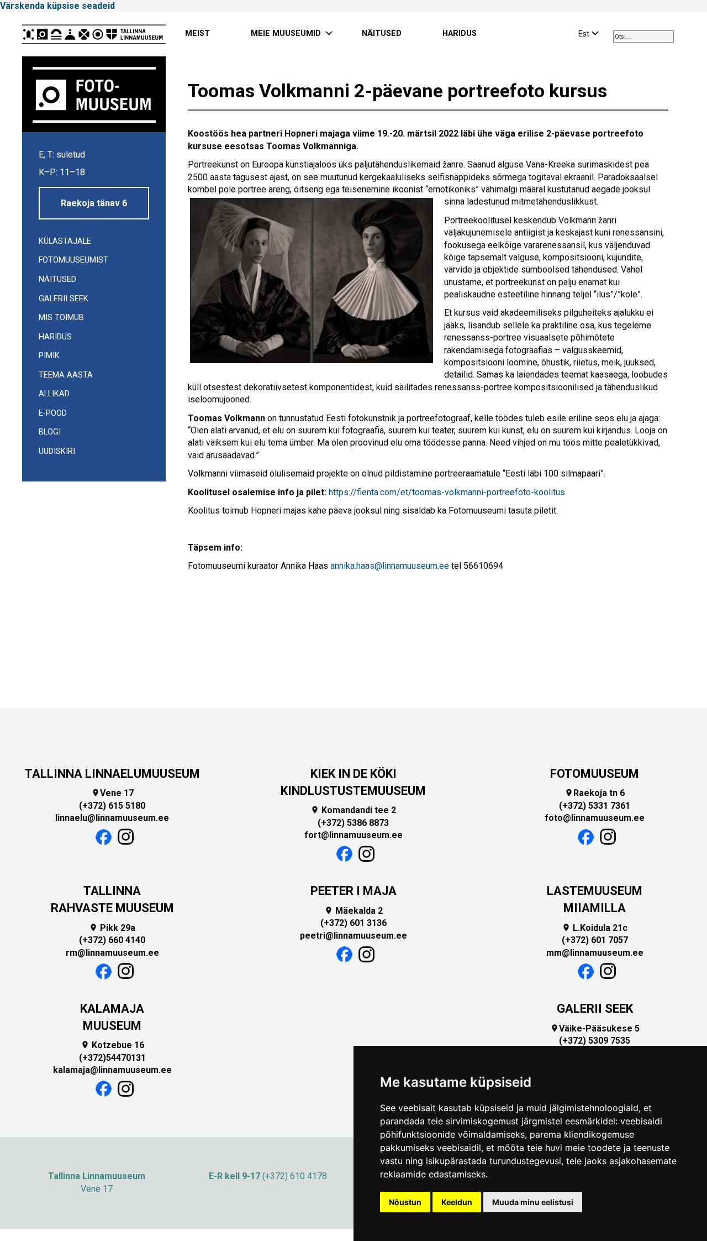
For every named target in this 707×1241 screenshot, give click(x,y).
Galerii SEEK (63, 298)
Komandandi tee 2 (353, 810)
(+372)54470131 (112, 1058)
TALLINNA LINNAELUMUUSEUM (112, 774)
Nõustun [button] (405, 1202)
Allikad (54, 394)
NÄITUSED (382, 33)
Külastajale (65, 241)
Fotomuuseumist (73, 260)
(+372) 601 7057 (595, 940)
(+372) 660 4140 (112, 940)
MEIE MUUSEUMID (286, 33)
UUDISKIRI (57, 451)
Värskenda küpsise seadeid (57, 6)
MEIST (197, 33)
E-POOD (53, 413)
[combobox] (643, 36)
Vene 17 (112, 793)
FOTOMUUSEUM (594, 774)
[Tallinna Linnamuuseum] (94, 34)
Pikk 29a (112, 928)
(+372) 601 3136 (353, 923)
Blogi (50, 432)
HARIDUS (459, 33)
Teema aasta (66, 375)
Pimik (49, 355)
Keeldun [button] (456, 1202)
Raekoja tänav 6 (94, 203)
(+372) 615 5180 (112, 805)
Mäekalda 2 (353, 910)
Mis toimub (61, 317)
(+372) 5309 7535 (594, 1040)
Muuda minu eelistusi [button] (532, 1202)
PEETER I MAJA (353, 891)
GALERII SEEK (595, 1008)
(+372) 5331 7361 (594, 805)
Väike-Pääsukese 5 (595, 1028)
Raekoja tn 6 (594, 793)
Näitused (57, 279)
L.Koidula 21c (594, 928)
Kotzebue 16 (112, 1045)
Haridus (55, 337)
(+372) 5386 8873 (353, 823)
